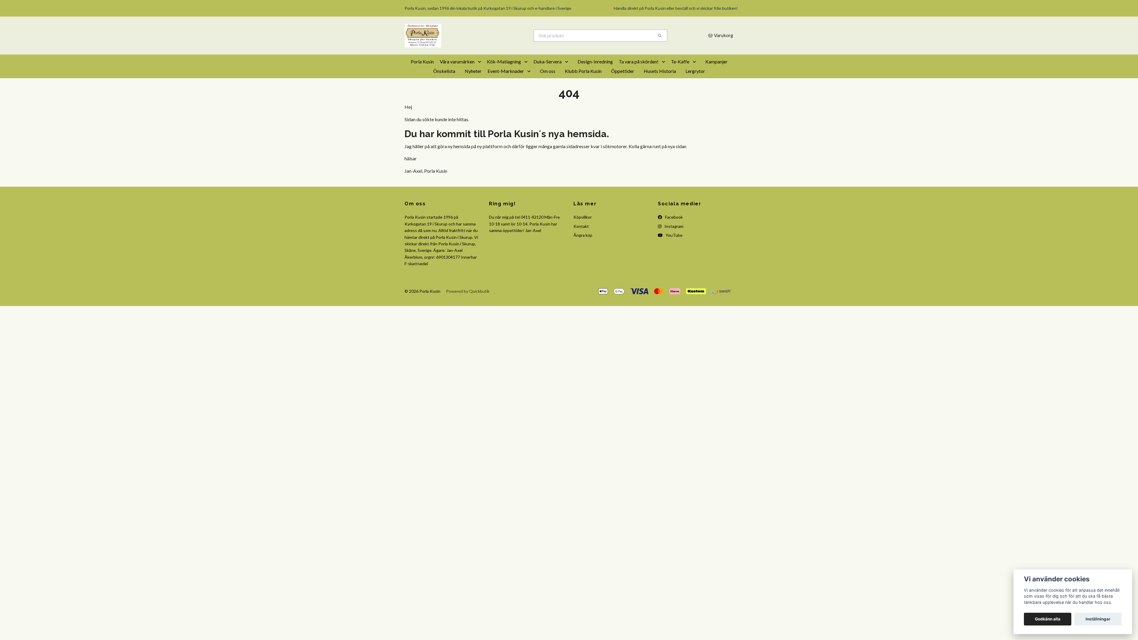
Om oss (547, 71)
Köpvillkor (582, 217)
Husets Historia (660, 71)
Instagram (673, 226)
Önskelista (444, 71)
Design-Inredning (595, 61)
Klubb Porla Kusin (583, 71)
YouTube (674, 235)
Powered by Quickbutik (468, 291)
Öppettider (622, 71)
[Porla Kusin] (487, 35)
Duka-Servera (547, 61)
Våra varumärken (457, 61)
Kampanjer (716, 61)
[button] (481, 61)
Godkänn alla (1047, 619)
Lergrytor (695, 71)
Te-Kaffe (680, 61)
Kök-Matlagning (504, 61)
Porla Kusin (422, 61)
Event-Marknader (506, 71)
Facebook (673, 217)
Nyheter (473, 71)
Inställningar (1098, 619)
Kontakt (581, 226)
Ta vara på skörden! (638, 61)
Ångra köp (582, 235)
